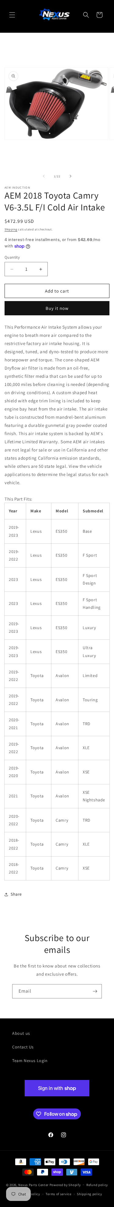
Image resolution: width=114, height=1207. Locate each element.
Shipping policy (89, 1194)
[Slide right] (70, 176)
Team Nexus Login (30, 1060)
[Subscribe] (95, 991)
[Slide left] (43, 176)
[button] (12, 15)
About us (21, 1033)
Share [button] (16, 894)
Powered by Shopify (65, 1184)
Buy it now (57, 308)
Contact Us (23, 1047)
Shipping (11, 229)
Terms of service (58, 1194)
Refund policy (97, 1185)
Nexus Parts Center (33, 1184)
